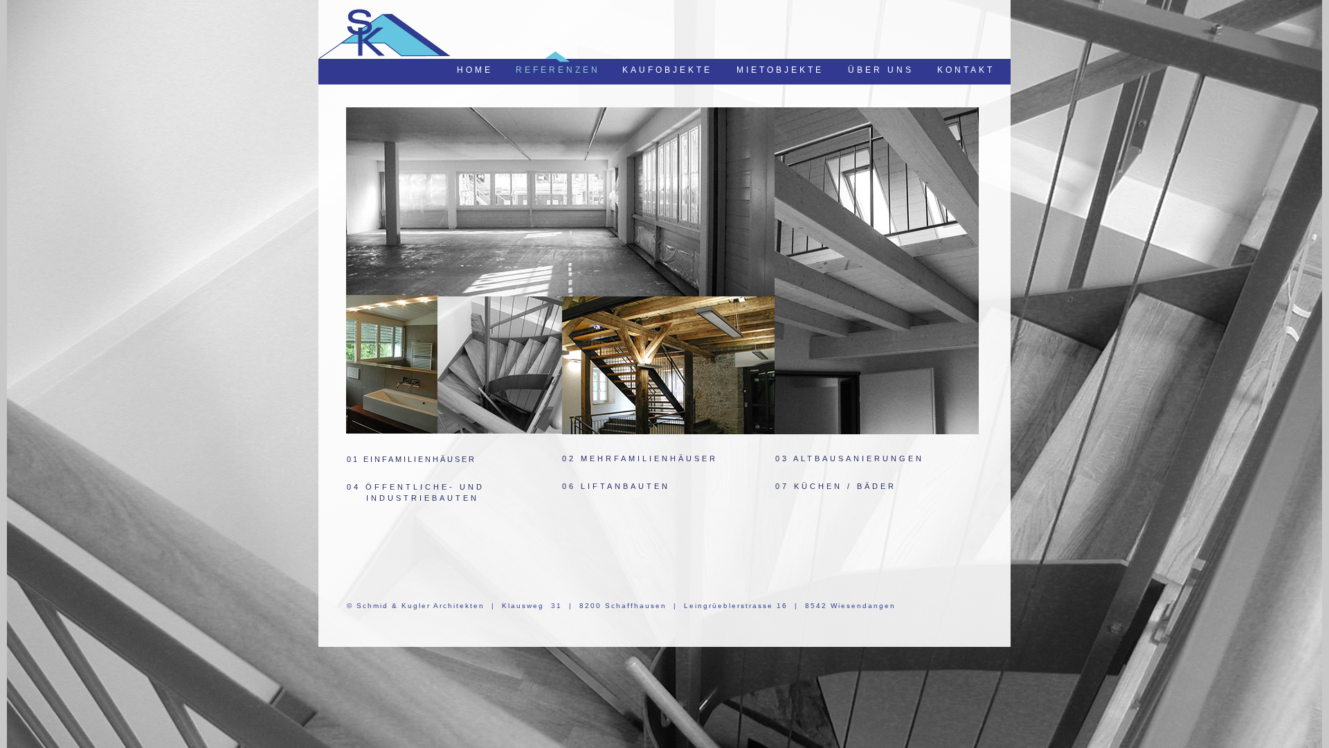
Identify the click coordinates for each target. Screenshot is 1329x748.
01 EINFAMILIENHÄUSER (417, 298)
